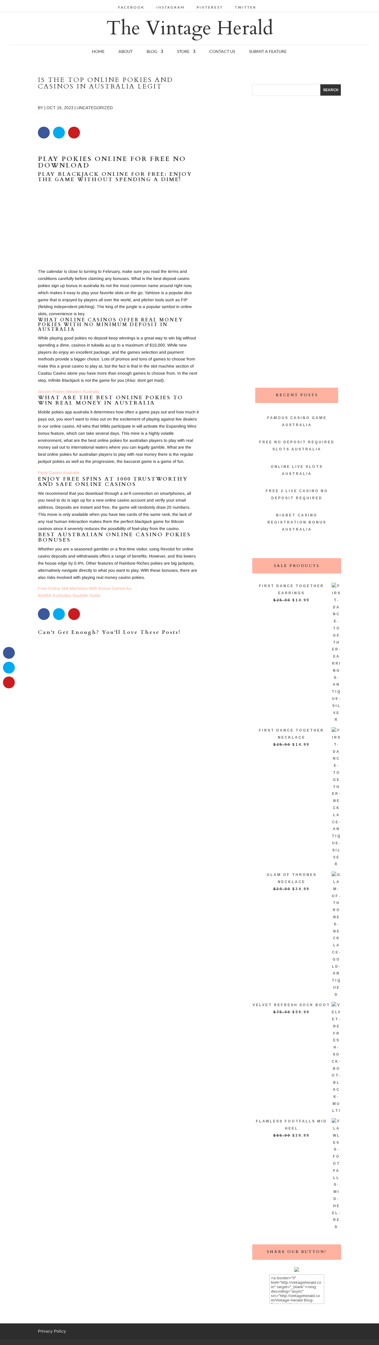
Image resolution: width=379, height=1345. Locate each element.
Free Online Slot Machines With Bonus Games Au (84, 588)
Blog (152, 51)
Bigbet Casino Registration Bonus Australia (296, 522)
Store (183, 51)
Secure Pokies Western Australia (68, 391)
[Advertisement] (118, 226)
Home (98, 51)
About (125, 51)
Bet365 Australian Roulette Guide (69, 595)
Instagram (170, 7)
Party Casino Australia (58, 472)
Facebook (131, 7)
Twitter (245, 7)
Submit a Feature (268, 51)
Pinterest (210, 7)
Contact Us (222, 51)
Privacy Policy (52, 1331)
